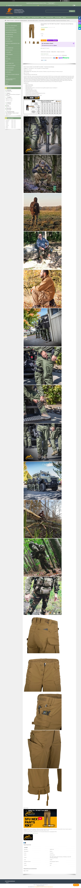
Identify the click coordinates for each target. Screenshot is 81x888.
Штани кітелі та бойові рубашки (21, 20)
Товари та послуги (10, 20)
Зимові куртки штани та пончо (11, 32)
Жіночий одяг (8, 58)
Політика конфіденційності (48, 886)
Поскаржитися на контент (39, 886)
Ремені (7, 56)
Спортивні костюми (9, 36)
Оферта (7, 882)
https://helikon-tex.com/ (34, 833)
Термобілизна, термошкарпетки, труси (13, 43)
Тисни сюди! (51, 3)
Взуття (7, 61)
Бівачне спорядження (9, 69)
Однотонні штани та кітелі (33, 20)
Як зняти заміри (58, 17)
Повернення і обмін (49, 17)
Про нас (18, 17)
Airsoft (7, 76)
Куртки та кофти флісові (10, 27)
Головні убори (8, 52)
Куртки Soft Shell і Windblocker (11, 30)
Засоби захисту (8, 72)
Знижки (42, 17)
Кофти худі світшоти (9, 34)
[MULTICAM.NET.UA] (9, 11)
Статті (29, 17)
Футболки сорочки (9, 41)
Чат (77, 884)
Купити (44, 40)
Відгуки (64, 17)
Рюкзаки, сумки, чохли (10, 63)
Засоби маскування (9, 54)
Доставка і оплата (35, 17)
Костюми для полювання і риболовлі (12, 74)
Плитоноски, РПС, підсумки (10, 65)
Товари (12, 17)
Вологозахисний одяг (9, 47)
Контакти (24, 17)
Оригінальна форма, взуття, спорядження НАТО (11, 79)
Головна (7, 17)
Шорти (7, 45)
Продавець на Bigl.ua (40, 885)
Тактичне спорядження (10, 67)
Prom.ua (46, 884)
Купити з (51, 40)
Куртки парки (8, 38)
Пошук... (71, 11)
